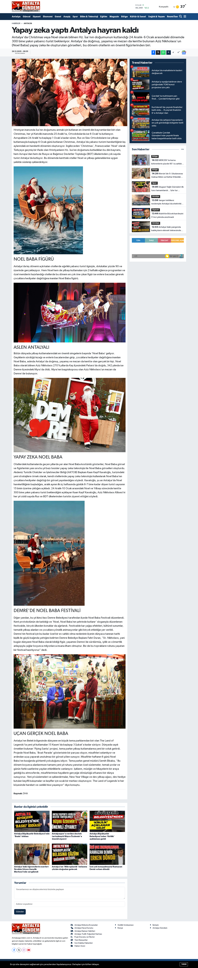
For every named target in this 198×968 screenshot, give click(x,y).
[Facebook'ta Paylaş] (153, 52)
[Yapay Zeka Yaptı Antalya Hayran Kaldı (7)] (70, 415)
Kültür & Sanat (138, 16)
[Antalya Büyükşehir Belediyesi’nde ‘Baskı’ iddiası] (32, 821)
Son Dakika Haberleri (83, 943)
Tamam (183, 964)
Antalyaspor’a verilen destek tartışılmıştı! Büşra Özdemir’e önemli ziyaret (67, 836)
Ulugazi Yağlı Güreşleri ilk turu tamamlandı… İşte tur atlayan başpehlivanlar (167, 189)
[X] (19, 950)
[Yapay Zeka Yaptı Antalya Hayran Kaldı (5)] (49, 553)
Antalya (16, 16)
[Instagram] (24, 950)
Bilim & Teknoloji (89, 16)
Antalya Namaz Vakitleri (84, 931)
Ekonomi (47, 16)
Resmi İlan (172, 16)
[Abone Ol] (184, 52)
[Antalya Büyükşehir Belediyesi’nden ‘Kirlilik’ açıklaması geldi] (107, 821)
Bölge (124, 16)
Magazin (114, 16)
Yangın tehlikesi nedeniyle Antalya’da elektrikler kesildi (167, 202)
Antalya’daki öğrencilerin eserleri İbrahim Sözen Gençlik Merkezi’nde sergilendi (31, 869)
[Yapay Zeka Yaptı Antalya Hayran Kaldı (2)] (70, 312)
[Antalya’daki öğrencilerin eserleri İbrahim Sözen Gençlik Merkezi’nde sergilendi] (32, 854)
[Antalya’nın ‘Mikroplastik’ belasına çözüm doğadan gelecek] (69, 854)
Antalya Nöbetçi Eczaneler (86, 925)
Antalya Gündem (160, 928)
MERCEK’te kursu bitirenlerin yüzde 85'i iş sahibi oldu (166, 162)
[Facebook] (14, 950)
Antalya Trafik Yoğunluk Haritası (88, 934)
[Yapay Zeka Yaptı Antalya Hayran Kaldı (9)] (70, 691)
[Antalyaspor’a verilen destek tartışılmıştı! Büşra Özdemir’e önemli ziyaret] (69, 821)
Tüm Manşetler (81, 940)
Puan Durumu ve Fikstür (84, 937)
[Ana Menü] (184, 17)
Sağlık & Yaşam (156, 16)
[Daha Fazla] (168, 52)
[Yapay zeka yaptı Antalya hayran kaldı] (69, 92)
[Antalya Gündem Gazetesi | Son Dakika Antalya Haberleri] (26, 7)
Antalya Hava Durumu (83, 928)
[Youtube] (28, 950)
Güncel (26, 16)
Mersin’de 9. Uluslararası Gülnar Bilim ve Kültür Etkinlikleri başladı (167, 175)
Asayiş (66, 16)
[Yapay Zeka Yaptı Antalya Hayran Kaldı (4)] (48, 210)
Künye (120, 928)
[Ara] (181, 17)
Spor (75, 16)
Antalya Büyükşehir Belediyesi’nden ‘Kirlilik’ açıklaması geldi (102, 836)
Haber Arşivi (79, 946)
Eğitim (103, 16)
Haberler (16, 23)
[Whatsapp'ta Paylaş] (163, 52)
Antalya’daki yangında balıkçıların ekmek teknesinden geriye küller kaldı (166, 229)
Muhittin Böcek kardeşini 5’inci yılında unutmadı (167, 215)
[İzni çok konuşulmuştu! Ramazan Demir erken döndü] (107, 854)
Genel (58, 16)
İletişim (156, 925)
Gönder (20, 912)
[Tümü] (182, 149)
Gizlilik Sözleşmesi (125, 925)
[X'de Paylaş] (158, 52)
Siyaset (37, 16)
